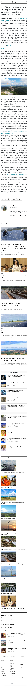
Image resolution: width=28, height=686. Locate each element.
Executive (3, 673)
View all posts (13, 215)
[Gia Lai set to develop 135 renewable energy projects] (8, 465)
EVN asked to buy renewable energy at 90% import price (13, 277)
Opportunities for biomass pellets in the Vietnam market (13, 549)
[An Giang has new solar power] (8, 586)
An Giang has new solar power (7, 593)
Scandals (2, 671)
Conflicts (2, 669)
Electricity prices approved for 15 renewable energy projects (11, 304)
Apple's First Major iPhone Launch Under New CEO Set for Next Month (16, 376)
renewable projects (14, 198)
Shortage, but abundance (6, 487)
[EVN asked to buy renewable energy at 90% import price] (8, 601)
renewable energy (5, 198)
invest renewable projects (16, 199)
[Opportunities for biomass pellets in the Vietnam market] (8, 541)
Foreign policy (3, 675)
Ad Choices (12, 671)
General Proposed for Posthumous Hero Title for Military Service (16, 398)
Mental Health (12, 673)
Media (11, 675)
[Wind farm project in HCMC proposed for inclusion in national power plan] (8, 525)
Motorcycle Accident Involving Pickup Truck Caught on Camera (17, 416)
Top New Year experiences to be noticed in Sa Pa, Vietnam (17, 641)
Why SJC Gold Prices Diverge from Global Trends (16, 383)
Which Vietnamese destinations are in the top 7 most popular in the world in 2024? (17, 634)
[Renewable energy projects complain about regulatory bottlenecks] (8, 494)
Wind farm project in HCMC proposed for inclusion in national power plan (13, 533)
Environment (3, 662)
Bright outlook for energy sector (8, 518)
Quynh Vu (13, 206)
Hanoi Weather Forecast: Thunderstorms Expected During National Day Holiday (16, 405)
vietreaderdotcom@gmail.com (7, 624)
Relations (12, 677)
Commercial (22, 660)
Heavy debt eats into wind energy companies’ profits (12, 578)
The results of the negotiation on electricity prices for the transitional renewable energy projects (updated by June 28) (13, 247)
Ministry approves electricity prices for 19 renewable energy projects (13, 332)
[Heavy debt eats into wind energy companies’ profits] (8, 571)
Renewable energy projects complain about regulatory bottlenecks (12, 502)
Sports (2, 677)
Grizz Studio (22, 677)
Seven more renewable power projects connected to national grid (13, 359)
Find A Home (22, 662)
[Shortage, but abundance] (8, 480)
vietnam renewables (5, 199)
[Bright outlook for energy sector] (8, 510)
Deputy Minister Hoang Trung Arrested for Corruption (16, 446)
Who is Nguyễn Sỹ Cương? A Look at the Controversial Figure (16, 424)
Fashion (2, 665)
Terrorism (2, 667)
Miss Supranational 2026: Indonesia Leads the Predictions (17, 431)
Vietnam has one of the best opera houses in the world (16, 649)
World (21, 675)
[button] (3, 2)
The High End (22, 670)
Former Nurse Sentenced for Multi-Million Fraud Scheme (16, 439)
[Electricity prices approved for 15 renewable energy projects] (8, 556)
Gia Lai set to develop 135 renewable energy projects (12, 472)
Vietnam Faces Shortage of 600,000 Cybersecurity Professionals (15, 390)
